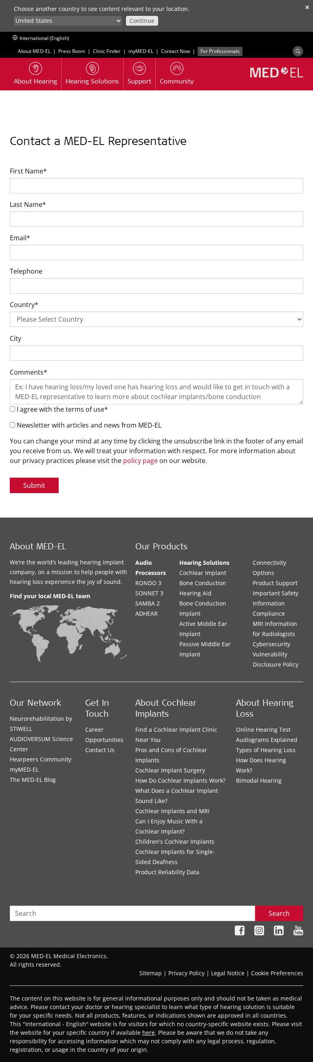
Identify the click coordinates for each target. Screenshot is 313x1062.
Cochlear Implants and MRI (172, 811)
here (148, 1032)
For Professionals (220, 51)
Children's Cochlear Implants (174, 841)
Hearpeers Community (40, 759)
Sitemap (150, 973)
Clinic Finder (107, 51)
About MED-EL (34, 51)
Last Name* (28, 204)
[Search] (298, 51)
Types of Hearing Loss (265, 750)
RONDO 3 (148, 583)
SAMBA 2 (147, 603)
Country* (24, 304)
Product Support (275, 583)
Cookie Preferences (277, 973)
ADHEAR (146, 613)
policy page (140, 460)
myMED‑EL (140, 51)
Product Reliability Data (167, 872)
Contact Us (100, 750)
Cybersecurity (271, 644)
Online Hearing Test (263, 729)
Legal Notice (228, 973)
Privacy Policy (186, 973)
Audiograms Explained (267, 740)
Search (279, 913)
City (15, 338)
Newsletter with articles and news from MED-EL (88, 425)
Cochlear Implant (202, 573)
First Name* (28, 171)
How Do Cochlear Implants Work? (180, 780)
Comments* (28, 372)
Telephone (26, 271)
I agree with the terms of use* (61, 409)
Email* (20, 237)
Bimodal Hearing (259, 780)
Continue (142, 20)
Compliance (269, 613)
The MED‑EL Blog (33, 779)
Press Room (71, 51)
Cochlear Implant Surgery (170, 770)
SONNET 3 (149, 593)
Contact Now (175, 51)
